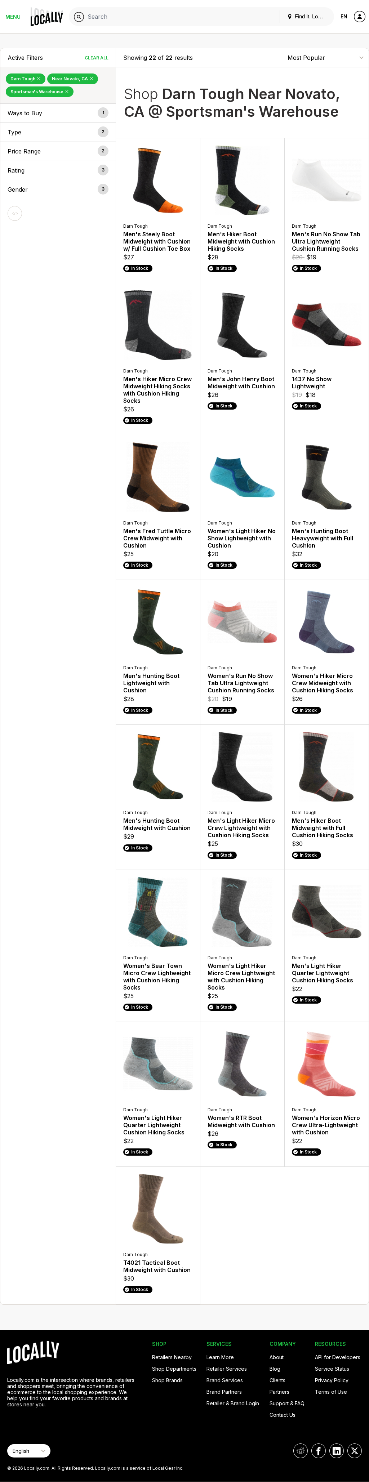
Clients (277, 1380)
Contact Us (282, 1415)
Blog (275, 1369)
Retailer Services (226, 1369)
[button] (58, 113)
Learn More (220, 1357)
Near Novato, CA (70, 78)
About (277, 1357)
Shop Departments (174, 1369)
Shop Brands (167, 1380)
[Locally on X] (354, 1450)
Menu (13, 17)
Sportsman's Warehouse (37, 91)
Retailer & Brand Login (232, 1403)
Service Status (332, 1369)
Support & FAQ (287, 1403)
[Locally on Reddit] (300, 1450)
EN (344, 16)
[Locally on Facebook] (318, 1450)
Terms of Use (331, 1392)
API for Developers (337, 1357)
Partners (279, 1392)
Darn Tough (23, 78)
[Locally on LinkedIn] (336, 1450)
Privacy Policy (331, 1380)
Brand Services (224, 1380)
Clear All (96, 58)
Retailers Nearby (172, 1357)
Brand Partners (224, 1392)
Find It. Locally (311, 16)
